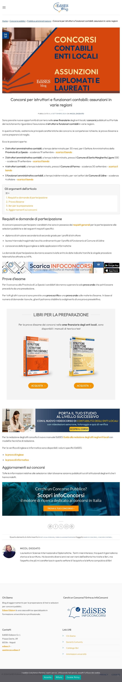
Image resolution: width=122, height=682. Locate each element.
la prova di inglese (14, 454)
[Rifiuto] (118, 676)
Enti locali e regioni (47, 537)
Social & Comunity (74, 642)
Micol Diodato (77, 114)
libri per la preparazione (20, 205)
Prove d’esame (16, 201)
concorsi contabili (105, 537)
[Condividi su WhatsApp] (50, 526)
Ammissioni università (76, 654)
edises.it (6, 646)
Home (5, 21)
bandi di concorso (90, 537)
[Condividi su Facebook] (55, 526)
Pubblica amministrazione (39, 21)
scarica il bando (64, 152)
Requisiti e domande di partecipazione (27, 197)
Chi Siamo (71, 636)
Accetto (48, 677)
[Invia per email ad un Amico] (66, 526)
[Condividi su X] (61, 526)
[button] (4, 7)
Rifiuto (59, 677)
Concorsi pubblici (17, 21)
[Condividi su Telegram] (71, 526)
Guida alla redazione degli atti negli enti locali (86, 437)
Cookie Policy (73, 677)
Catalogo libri (72, 648)
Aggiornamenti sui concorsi (23, 209)
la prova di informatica (17, 459)
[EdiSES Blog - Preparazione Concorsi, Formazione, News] (61, 7)
